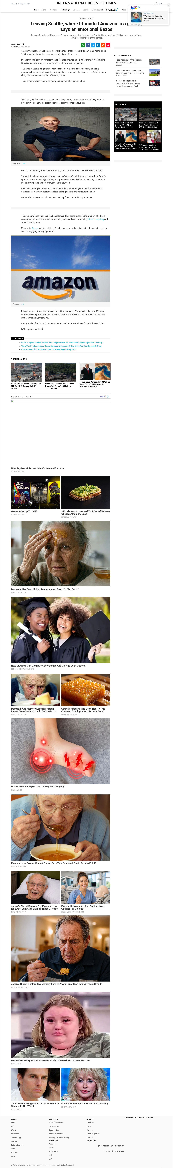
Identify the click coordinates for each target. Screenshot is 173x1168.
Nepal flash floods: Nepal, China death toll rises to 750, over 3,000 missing (59, 386)
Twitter (104, 1145)
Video (124, 10)
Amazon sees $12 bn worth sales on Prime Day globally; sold (48, 349)
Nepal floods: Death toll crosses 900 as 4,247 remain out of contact (26, 386)
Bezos (35, 228)
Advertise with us (56, 1122)
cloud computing (96, 219)
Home (36, 10)
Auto (13, 1149)
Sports (85, 10)
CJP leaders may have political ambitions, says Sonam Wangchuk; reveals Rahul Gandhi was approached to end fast (149, 149)
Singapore (53, 1151)
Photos (14, 1153)
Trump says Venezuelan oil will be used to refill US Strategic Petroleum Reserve (95, 384)
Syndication (54, 1130)
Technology (65, 10)
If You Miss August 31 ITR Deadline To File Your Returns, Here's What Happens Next (128, 83)
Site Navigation (92, 1134)
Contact (89, 1137)
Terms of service (56, 1134)
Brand (89, 1126)
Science (76, 10)
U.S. (50, 1159)
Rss (107, 1151)
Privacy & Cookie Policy (59, 1137)
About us (90, 1122)
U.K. (50, 1155)
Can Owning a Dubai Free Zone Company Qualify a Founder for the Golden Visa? (130, 73)
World (13, 1130)
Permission (54, 1126)
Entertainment (97, 10)
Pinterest (118, 1151)
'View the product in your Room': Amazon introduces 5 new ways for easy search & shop (61, 346)
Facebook (118, 1145)
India (13, 1122)
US (12, 1126)
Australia (52, 1144)
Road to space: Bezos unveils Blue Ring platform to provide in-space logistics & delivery (61, 343)
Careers (89, 1130)
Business (53, 10)
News (44, 10)
